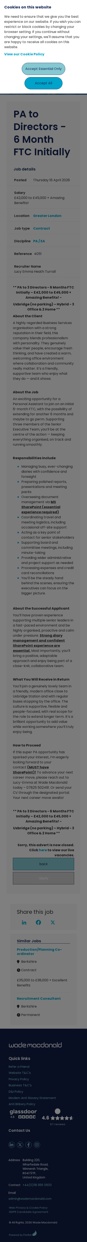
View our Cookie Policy (24, 54)
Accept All (43, 83)
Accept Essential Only (43, 68)
